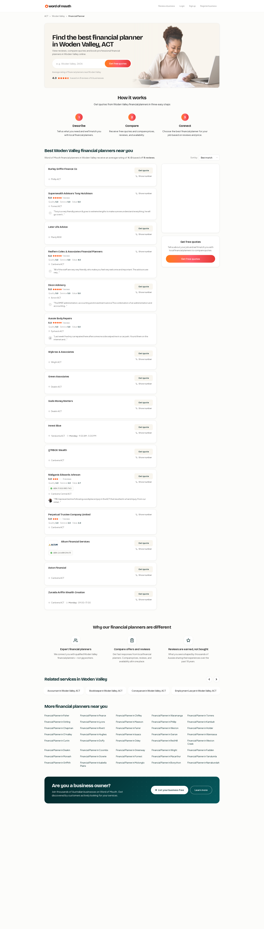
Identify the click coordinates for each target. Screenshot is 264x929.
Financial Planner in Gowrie (93, 756)
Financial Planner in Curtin (57, 740)
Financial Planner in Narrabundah (203, 762)
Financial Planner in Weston (165, 728)
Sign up (192, 6)
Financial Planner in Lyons (92, 721)
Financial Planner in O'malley (58, 734)
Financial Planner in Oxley (128, 740)
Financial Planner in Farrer (128, 728)
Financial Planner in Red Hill (165, 740)
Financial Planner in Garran (165, 734)
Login (182, 6)
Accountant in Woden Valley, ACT (64, 690)
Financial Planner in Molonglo (130, 762)
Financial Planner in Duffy (92, 740)
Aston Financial (57, 567)
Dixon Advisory (57, 285)
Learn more (201, 789)
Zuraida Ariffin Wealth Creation (66, 592)
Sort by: (194, 157)
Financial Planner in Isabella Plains (93, 764)
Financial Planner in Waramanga (167, 715)
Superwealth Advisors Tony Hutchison (70, 193)
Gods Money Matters (60, 401)
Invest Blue (54, 425)
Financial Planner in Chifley (129, 715)
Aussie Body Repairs (60, 318)
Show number (145, 176)
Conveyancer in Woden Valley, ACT (149, 690)
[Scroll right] (216, 679)
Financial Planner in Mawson (129, 721)
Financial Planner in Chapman (58, 728)
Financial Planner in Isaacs (128, 734)
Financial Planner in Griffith (57, 762)
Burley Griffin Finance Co (62, 169)
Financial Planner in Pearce (93, 715)
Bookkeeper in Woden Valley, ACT (106, 690)
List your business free (171, 789)
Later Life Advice (58, 226)
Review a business (166, 6)
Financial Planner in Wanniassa (202, 734)
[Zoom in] (215, 168)
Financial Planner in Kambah (201, 721)
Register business (208, 6)
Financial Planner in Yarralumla (202, 756)
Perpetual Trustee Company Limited (69, 514)
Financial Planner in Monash (57, 756)
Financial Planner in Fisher (56, 715)
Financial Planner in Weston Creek (200, 742)
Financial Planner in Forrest (129, 756)
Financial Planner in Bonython (166, 762)
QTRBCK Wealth (57, 450)
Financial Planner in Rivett (92, 728)
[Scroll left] (209, 679)
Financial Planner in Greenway (130, 750)
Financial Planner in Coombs (94, 750)
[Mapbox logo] (169, 230)
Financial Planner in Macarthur (166, 756)
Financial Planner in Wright (164, 750)
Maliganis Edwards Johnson (64, 474)
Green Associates (58, 376)
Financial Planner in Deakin (57, 750)
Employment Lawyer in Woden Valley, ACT (195, 690)
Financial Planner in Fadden (200, 750)
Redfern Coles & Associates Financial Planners (75, 251)
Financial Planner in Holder (200, 728)
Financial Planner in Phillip (164, 721)
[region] (191, 198)
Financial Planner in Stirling (57, 721)
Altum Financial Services (75, 541)
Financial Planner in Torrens (200, 715)
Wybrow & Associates (61, 351)
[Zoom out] (215, 172)
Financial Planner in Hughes (93, 734)
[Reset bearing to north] (215, 176)
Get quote (143, 170)
